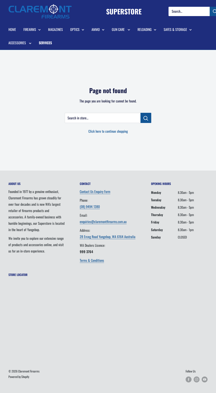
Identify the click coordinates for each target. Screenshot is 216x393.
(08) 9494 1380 (90, 206)
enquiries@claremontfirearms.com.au (103, 221)
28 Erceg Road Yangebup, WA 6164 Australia (107, 236)
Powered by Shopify (18, 376)
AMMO (96, 29)
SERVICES (45, 42)
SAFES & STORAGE (175, 29)
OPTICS (75, 29)
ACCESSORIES (17, 42)
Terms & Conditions (92, 260)
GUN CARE (119, 29)
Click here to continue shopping (108, 131)
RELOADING (145, 29)
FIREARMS (29, 29)
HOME (12, 29)
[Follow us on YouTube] (205, 379)
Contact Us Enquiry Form (95, 191)
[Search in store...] (145, 118)
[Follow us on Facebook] (189, 379)
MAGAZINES (55, 29)
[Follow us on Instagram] (197, 379)
